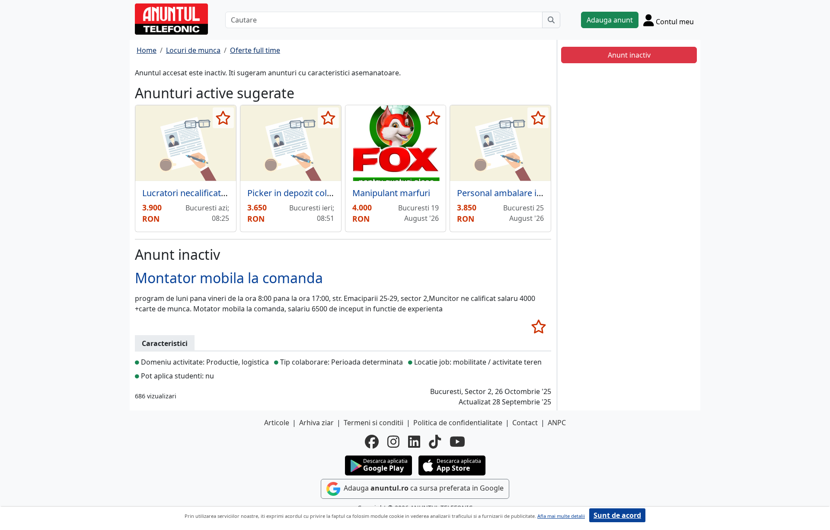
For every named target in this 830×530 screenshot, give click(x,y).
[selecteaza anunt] (223, 117)
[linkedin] (414, 441)
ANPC (557, 422)
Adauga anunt (610, 20)
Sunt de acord (617, 515)
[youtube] (457, 441)
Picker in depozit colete (293, 193)
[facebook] (372, 441)
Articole (276, 422)
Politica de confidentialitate (457, 422)
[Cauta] (551, 20)
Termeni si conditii (373, 422)
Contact (525, 422)
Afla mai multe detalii (561, 516)
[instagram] (393, 441)
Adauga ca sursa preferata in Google (423, 488)
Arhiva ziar (316, 422)
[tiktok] (435, 441)
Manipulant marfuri (391, 193)
